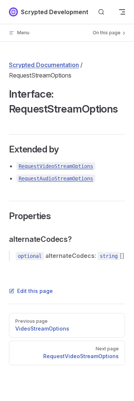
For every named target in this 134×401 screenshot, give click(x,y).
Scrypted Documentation (44, 65)
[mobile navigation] (122, 12)
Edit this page (35, 291)
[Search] (101, 12)
